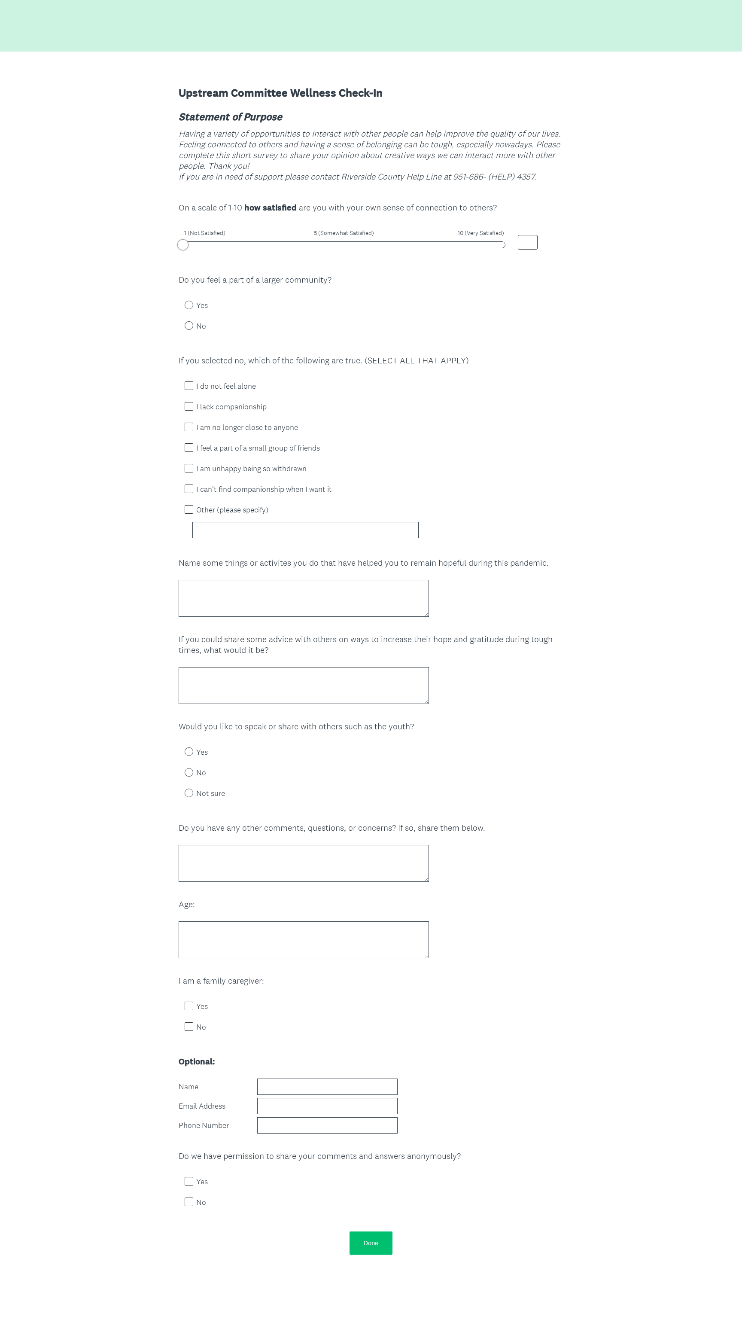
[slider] (183, 244)
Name (188, 1086)
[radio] (183, 304)
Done (371, 1243)
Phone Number (204, 1125)
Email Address (202, 1106)
